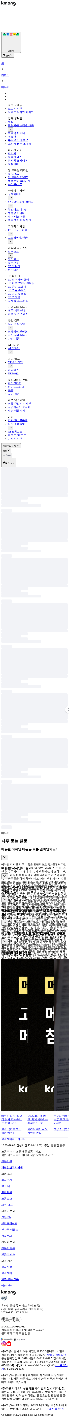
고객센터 (6, 1273)
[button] (34, 855)
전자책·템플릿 (9, 1229)
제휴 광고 (7, 1204)
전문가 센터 (8, 1254)
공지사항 (6, 1266)
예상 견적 (7, 1285)
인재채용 (6, 1192)
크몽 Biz (6, 1217)
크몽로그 (6, 1198)
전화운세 (6, 1235)
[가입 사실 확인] (54, 1408)
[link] (6, 1139)
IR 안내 (5, 1186)
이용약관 (6, 1161)
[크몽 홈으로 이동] (8, 4)
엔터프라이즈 (9, 1223)
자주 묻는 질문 (10, 1279)
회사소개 (6, 1179)
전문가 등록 (8, 1248)
